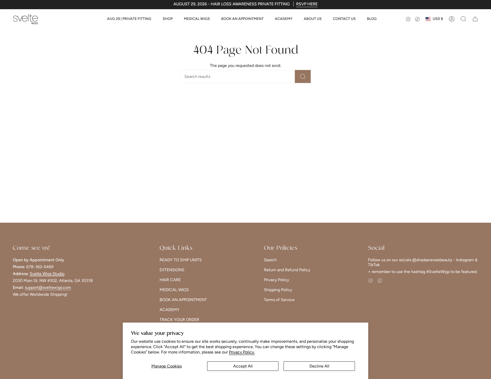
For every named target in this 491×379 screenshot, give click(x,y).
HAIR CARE (170, 279)
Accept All (243, 366)
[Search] (303, 76)
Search (270, 259)
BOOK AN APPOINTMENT (183, 299)
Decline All (319, 366)
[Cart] (475, 19)
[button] (167, 19)
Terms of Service (279, 299)
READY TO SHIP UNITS (181, 259)
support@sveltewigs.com (48, 287)
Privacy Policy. (242, 352)
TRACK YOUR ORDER (179, 319)
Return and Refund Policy (287, 269)
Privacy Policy (276, 279)
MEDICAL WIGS (174, 289)
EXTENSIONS (172, 269)
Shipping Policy (278, 289)
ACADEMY (170, 309)
